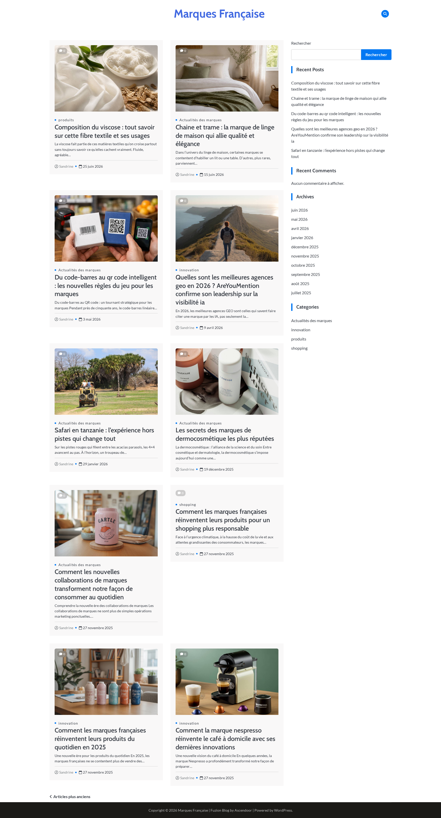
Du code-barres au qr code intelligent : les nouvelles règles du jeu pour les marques (106, 285)
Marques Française (219, 13)
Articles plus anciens (71, 796)
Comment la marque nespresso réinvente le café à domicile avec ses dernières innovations (225, 738)
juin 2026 (299, 210)
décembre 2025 (304, 247)
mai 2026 (299, 219)
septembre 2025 (305, 274)
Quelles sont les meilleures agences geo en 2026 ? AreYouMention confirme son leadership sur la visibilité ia (339, 135)
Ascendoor (243, 810)
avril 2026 (300, 228)
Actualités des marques (200, 120)
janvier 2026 (302, 237)
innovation (189, 270)
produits (66, 120)
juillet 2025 (301, 292)
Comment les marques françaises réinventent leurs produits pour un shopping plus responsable (223, 520)
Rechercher (301, 43)
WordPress (283, 810)
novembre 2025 (305, 256)
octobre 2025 (303, 265)
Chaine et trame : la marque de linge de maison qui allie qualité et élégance (225, 135)
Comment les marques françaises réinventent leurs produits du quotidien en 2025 (100, 738)
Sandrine (66, 166)
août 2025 (300, 283)
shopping (187, 504)
